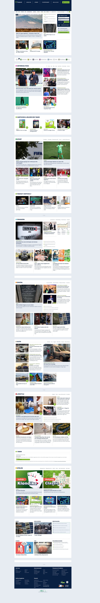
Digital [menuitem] (38, 11)
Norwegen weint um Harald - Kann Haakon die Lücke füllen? (60, 525)
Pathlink (54, 468)
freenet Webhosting (56, 573)
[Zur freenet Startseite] (19, 2)
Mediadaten (45, 582)
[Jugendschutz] (43, 590)
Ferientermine (18, 572)
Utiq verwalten (36, 586)
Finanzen (21, 219)
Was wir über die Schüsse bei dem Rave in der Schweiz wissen (50, 17)
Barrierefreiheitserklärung (38, 581)
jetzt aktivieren (20, 459)
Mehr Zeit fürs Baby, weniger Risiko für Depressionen (60, 527)
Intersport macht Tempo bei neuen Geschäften (50, 241)
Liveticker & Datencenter (66, 139)
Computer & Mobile (49, 282)
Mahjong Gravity (42, 468)
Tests (52, 341)
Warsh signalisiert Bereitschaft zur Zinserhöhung (50, 246)
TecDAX (59, 234)
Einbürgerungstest (37, 571)
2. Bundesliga (50, 139)
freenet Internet (18, 582)
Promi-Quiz (36, 573)
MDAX (59, 232)
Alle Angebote (66, 2)
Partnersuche (27, 572)
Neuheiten (48, 341)
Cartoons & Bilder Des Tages (28, 117)
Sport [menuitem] (19, 11)
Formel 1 (60, 139)
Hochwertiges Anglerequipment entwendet (58, 547)
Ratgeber (53, 394)
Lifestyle (20, 394)
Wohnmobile (58, 341)
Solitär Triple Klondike (62, 468)
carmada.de (26, 583)
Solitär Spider (68, 468)
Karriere (44, 583)
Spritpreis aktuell (18, 571)
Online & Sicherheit (56, 282)
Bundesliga (45, 139)
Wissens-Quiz (45, 572)
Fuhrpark (62, 341)
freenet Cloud (55, 571)
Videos (44, 571)
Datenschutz (36, 583)
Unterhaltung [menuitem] (29, 11)
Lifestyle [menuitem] (34, 11)
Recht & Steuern (63, 219)
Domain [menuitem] (47, 11)
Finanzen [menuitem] (22, 11)
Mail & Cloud (55, 2)
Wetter (26, 571)
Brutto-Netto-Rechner (65, 572)
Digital (20, 282)
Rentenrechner (64, 573)
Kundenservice (36, 580)
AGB (34, 587)
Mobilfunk (28, 2)
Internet (36, 2)
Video (19, 452)
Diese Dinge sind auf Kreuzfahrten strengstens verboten (51, 417)
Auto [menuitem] (25, 11)
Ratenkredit (63, 571)
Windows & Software (62, 282)
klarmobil (26, 582)
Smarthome (68, 282)
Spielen (20, 468)
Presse (44, 581)
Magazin (54, 341)
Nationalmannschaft (55, 139)
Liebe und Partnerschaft (62, 394)
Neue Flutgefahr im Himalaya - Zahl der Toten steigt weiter (50, 14)
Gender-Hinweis (45, 580)
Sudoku (57, 468)
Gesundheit (68, 394)
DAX (58, 231)
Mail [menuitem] (45, 11)
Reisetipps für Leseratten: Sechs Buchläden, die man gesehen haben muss (53, 419)
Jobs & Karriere (52, 219)
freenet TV (17, 581)
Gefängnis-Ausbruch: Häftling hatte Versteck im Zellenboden (50, 21)
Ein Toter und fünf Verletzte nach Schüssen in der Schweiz (60, 523)
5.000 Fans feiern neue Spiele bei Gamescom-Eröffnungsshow (51, 309)
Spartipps (68, 219)
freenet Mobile (27, 581)
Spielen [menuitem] (42, 11)
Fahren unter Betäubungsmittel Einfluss (58, 544)
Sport (19, 139)
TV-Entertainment (45, 2)
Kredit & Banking (58, 219)
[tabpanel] (29, 25)
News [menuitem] (16, 11)
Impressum (36, 582)
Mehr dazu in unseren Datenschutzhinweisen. (60, 461)
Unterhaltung (23, 66)
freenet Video (27, 580)
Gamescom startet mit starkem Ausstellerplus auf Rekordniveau (51, 307)
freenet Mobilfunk (18, 580)
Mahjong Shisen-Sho (49, 468)
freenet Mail (54, 572)
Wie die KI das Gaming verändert (48, 306)
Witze (44, 573)
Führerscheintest (67, 341)
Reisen (57, 394)
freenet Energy (18, 583)
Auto (19, 341)
